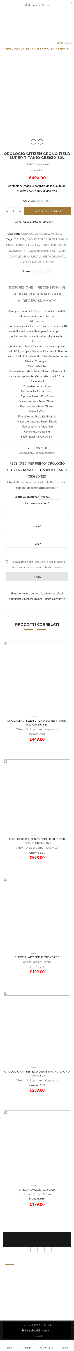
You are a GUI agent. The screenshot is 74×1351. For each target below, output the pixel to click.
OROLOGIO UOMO (55, 245)
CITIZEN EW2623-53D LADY (37, 1189)
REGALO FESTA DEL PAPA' (48, 256)
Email (37, 543)
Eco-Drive (34, 245)
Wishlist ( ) (46, 1347)
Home (7, 43)
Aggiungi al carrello (49, 211)
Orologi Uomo (42, 43)
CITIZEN (19, 239)
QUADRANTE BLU (20, 250)
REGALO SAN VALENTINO (37, 262)
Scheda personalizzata (37, 294)
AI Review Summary (37, 300)
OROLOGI (22, 43)
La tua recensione (37, 503)
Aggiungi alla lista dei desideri (34, 222)
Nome (37, 526)
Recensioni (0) (51, 287)
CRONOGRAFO (16, 245)
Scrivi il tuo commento (39, 164)
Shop (28, 1347)
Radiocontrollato (43, 250)
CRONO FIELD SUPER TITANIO (47, 239)
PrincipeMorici (31, 1330)
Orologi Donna (42, 961)
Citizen (25, 233)
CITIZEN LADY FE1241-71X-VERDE (37, 957)
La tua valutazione (27, 496)
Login (65, 1347)
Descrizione (21, 287)
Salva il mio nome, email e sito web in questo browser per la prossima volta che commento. (39, 564)
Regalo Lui (56, 233)
